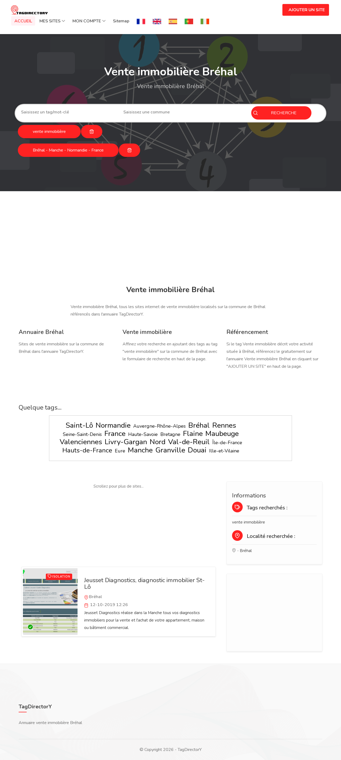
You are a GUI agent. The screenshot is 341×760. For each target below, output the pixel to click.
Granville (170, 450)
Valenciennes (81, 442)
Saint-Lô (79, 425)
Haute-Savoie (143, 434)
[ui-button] (91, 131)
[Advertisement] (170, 239)
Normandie (113, 425)
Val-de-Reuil (189, 442)
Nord (157, 442)
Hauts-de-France (87, 450)
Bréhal (199, 425)
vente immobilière (248, 522)
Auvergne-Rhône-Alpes (159, 426)
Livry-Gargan (126, 442)
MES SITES (49, 21)
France (114, 434)
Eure (120, 451)
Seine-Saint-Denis (82, 434)
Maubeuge (222, 434)
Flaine (193, 434)
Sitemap (121, 21)
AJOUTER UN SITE (307, 10)
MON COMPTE (86, 21)
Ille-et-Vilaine (224, 451)
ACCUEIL (23, 21)
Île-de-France (227, 442)
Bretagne (170, 434)
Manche (140, 450)
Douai (197, 450)
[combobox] (68, 112)
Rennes (224, 425)
